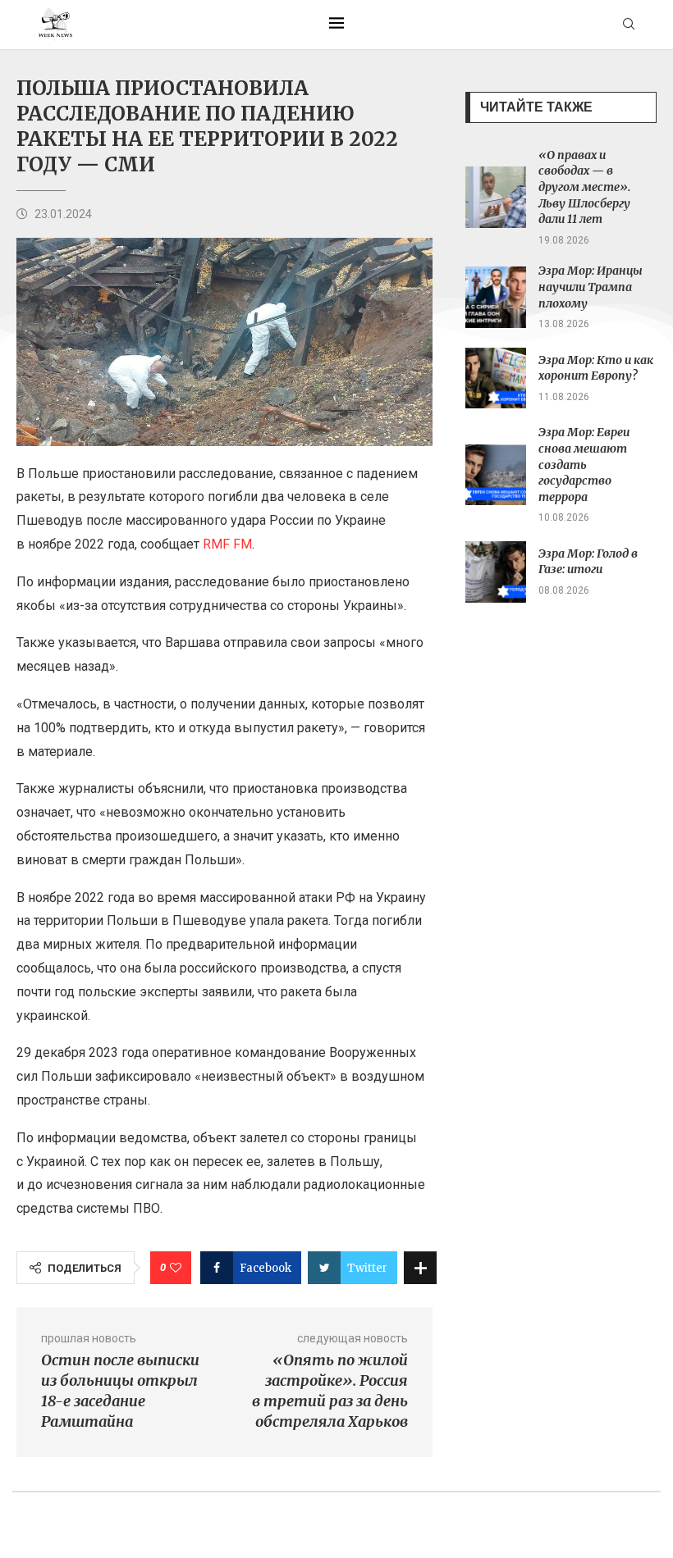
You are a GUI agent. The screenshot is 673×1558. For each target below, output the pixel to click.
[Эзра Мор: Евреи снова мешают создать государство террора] (496, 475)
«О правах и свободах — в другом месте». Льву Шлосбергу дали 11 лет (584, 187)
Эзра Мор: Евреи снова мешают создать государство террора (584, 464)
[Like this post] (175, 1267)
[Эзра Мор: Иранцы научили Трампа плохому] (496, 297)
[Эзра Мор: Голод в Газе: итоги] (496, 572)
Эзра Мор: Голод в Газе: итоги (588, 561)
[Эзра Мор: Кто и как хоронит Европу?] (496, 378)
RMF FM (227, 544)
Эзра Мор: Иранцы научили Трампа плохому (590, 286)
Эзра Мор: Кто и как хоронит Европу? (595, 368)
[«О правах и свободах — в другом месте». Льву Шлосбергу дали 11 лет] (496, 197)
